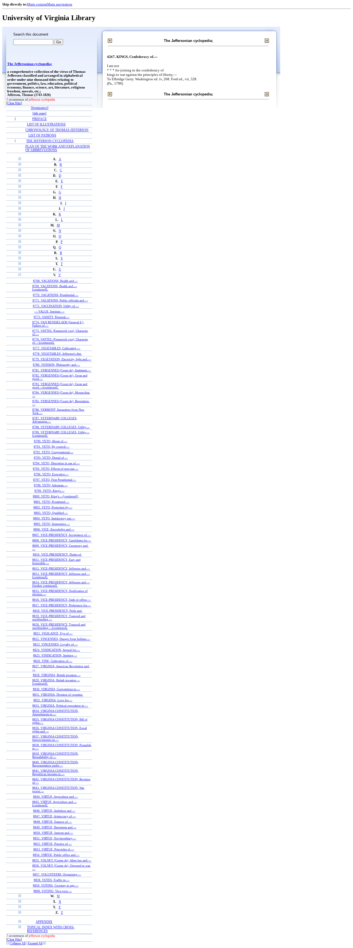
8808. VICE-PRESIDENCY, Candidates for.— (61, 540)
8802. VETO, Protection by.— (52, 507)
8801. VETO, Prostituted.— (51, 501)
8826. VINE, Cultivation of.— (52, 661)
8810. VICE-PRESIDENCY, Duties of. (57, 554)
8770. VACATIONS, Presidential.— (55, 295)
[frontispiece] (39, 108)
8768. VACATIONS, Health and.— (55, 280)
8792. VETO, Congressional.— (53, 452)
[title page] (39, 113)
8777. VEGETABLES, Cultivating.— (56, 348)
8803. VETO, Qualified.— (51, 512)
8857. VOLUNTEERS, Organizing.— (57, 874)
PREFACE (39, 119)
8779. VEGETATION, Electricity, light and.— (61, 359)
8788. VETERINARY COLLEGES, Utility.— (61, 427)
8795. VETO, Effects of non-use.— (55, 468)
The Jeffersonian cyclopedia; (29, 64)
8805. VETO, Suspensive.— (52, 523)
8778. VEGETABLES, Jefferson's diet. (57, 353)
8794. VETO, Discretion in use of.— (56, 463)
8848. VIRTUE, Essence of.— (52, 821)
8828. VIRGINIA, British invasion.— (57, 675)
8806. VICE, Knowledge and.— (53, 529)
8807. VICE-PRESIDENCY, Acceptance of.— (61, 534)
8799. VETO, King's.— (49, 490)
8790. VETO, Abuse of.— (50, 441)
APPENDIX (44, 922)
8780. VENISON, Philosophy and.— (56, 364)
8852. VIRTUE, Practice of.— (52, 843)
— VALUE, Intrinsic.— (49, 311)
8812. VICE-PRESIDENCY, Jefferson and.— (61, 568)
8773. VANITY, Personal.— (51, 317)
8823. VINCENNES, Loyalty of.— (55, 644)
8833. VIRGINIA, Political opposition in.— (60, 705)
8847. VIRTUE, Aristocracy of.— (54, 816)
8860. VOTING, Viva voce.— (52, 891)
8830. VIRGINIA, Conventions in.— (56, 689)
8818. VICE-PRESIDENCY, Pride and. (57, 610)
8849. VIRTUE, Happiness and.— (54, 827)
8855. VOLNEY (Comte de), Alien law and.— (61, 860)
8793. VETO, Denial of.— (51, 457)
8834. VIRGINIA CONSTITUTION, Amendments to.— (55, 712)
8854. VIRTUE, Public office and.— (56, 854)
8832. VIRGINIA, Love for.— (52, 700)
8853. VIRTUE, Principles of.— (53, 849)
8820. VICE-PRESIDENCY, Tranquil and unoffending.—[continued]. (58, 626)
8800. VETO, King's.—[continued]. (56, 496)
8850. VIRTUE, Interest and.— (53, 832)
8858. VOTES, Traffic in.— (51, 880)
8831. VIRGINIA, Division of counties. (58, 694)
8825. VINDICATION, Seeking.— (55, 655)
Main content (37, 4)
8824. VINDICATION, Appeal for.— (56, 649)
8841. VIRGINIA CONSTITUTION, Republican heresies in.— (55, 772)
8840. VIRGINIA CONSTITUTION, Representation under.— (55, 763)
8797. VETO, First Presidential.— (54, 479)
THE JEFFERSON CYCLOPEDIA (50, 141)
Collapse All (18, 943)
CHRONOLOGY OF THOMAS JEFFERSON (57, 130)
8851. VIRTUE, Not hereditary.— (54, 838)
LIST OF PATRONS (42, 135)
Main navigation (59, 4)
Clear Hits (14, 103)
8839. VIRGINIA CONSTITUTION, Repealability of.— (55, 755)
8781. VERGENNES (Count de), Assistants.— (61, 370)
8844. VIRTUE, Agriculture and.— (55, 796)
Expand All (35, 943)
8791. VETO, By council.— (51, 446)
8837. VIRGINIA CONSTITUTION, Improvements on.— (55, 738)
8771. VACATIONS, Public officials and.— (60, 300)
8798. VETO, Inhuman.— (51, 485)
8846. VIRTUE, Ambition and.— (54, 810)
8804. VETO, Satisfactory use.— (54, 518)
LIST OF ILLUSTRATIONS (46, 124)
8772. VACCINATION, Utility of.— (56, 306)
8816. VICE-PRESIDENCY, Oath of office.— (61, 599)
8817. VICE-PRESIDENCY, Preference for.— (61, 605)
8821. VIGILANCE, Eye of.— (53, 633)
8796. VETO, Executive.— (51, 474)
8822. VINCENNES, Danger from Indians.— (61, 638)
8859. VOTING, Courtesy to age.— (55, 885)
